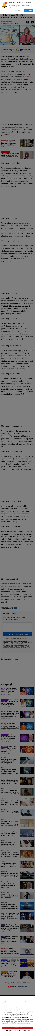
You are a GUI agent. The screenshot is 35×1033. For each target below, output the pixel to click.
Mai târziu (18, 10)
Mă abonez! (28, 10)
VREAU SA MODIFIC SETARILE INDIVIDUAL (17, 1030)
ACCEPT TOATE (17, 1028)
